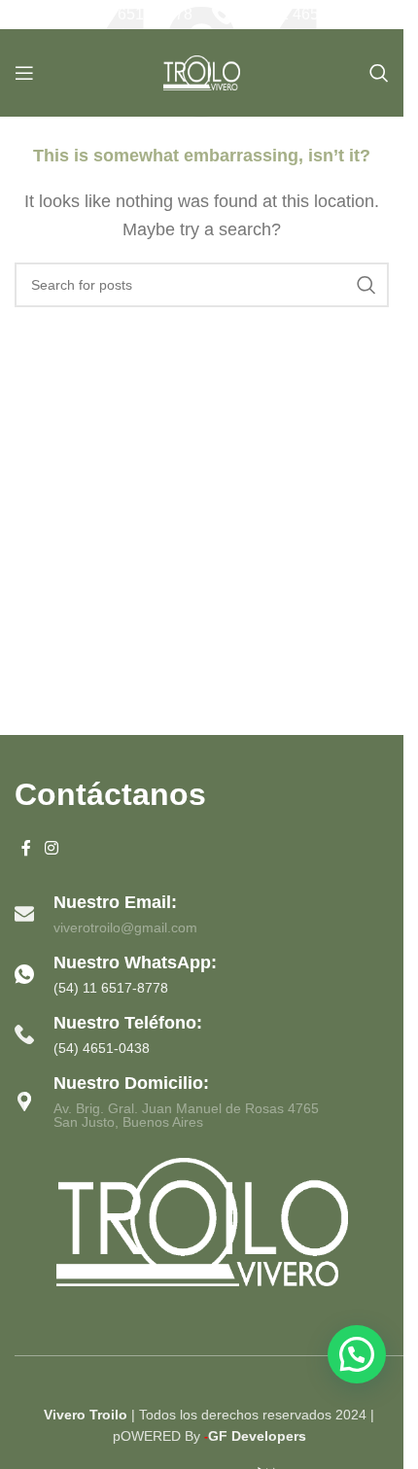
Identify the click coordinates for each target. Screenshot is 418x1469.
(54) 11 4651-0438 (304, 14)
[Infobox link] (202, 974)
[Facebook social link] (26, 849)
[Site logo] (202, 71)
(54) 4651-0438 (101, 1048)
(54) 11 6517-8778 (129, 14)
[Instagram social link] (51, 849)
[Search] (379, 72)
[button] (357, 1354)
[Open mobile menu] (24, 72)
